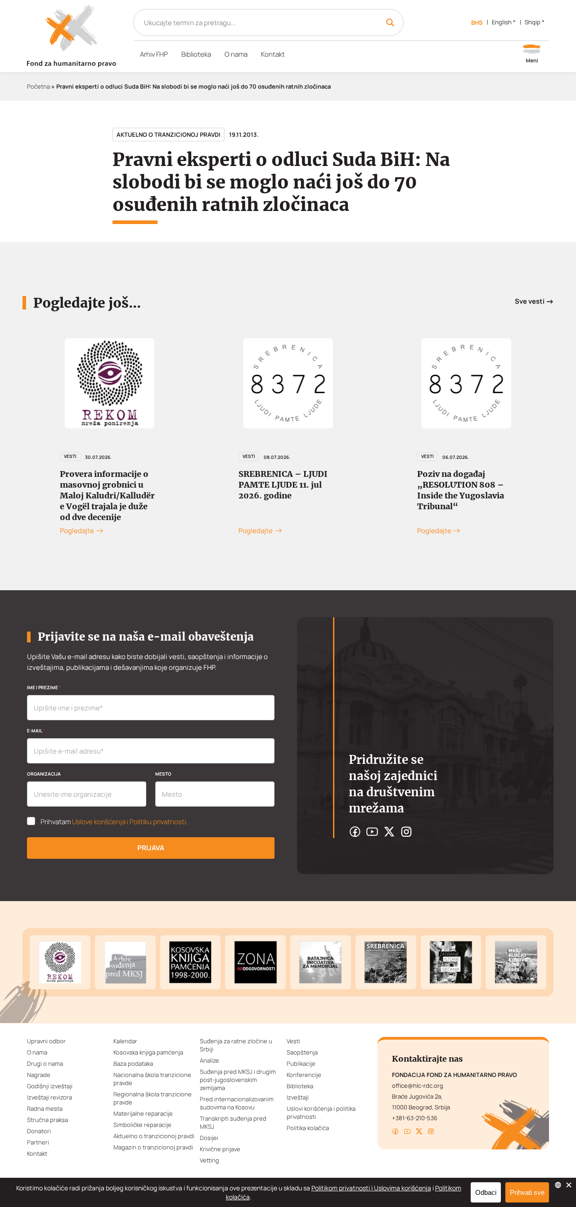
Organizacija (44, 774)
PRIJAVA (150, 848)
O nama (236, 54)
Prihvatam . (114, 821)
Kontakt (273, 54)
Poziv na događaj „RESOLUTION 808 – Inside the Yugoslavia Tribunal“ (433, 490)
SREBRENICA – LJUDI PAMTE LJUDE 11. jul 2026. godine (255, 485)
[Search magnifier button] (390, 22)
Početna (38, 86)
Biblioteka (196, 54)
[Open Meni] (532, 54)
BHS (477, 22)
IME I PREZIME (44, 687)
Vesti (221, 456)
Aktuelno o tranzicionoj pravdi (168, 134)
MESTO (163, 774)
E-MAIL (36, 730)
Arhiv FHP (154, 54)
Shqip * (534, 22)
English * (504, 22)
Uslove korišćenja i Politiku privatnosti (129, 821)
